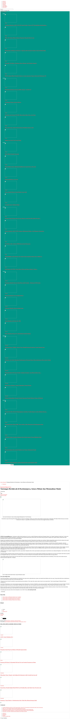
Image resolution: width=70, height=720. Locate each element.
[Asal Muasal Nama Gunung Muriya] (11, 99)
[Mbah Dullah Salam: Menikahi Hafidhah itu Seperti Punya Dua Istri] (11, 163)
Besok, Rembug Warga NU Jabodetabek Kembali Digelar (18, 333)
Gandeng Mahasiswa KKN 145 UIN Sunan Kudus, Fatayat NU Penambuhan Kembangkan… (26, 25)
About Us (4, 713)
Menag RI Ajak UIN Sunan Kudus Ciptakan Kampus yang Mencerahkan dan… (23, 372)
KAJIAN (4, 2)
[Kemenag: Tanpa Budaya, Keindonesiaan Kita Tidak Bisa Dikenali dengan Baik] (6, 697)
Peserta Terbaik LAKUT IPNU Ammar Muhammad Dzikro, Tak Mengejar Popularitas (24, 231)
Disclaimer (4, 714)
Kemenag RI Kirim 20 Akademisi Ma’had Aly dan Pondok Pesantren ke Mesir (18, 662)
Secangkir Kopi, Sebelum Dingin (12, 204)
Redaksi (4, 715)
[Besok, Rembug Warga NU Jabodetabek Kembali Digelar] (11, 330)
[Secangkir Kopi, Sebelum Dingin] (11, 201)
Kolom (6, 151)
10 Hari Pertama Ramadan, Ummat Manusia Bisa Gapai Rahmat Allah (21, 462)
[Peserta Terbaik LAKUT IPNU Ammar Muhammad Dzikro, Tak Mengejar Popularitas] (11, 228)
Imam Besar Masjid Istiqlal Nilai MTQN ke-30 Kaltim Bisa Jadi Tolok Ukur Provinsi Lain (20, 687)
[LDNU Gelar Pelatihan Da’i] (6, 633)
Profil (6, 216)
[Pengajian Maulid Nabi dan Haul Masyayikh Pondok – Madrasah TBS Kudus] (11, 279)
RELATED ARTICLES (5, 624)
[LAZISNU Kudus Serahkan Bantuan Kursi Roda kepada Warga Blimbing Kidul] (11, 434)
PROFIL (4, 4)
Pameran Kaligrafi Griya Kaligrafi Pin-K (14, 295)
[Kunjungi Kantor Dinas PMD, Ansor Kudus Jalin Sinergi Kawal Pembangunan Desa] (11, 421)
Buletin (6, 409)
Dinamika (6, 345)
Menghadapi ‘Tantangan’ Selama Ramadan (13, 620)
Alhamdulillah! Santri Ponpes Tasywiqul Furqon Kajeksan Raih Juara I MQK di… (23, 256)
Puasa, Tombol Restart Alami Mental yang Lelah (16, 192)
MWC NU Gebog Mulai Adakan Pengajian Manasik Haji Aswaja (19, 37)
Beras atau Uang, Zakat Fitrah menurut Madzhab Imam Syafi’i (19, 127)
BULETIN (4, 7)
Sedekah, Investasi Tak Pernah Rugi (13, 140)
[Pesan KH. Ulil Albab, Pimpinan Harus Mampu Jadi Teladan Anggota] (11, 60)
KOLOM (4, 3)
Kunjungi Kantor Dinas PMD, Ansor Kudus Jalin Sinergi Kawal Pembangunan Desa (24, 424)
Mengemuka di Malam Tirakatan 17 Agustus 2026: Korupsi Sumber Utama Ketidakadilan (25, 50)
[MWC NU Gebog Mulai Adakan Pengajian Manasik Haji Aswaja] (11, 34)
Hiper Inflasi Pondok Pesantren (12, 154)
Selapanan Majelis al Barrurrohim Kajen (14, 308)
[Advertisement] (35, 473)
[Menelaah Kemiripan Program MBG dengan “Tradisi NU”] (11, 86)
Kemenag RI (5, 611)
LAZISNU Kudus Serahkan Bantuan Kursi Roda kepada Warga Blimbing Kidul (23, 437)
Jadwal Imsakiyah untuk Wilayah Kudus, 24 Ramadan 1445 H (15, 621)
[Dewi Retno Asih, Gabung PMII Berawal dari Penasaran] (11, 240)
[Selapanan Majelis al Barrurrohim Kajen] (11, 305)
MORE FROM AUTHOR (15, 624)
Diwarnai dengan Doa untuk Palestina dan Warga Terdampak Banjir (20, 449)
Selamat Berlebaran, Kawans (11, 179)
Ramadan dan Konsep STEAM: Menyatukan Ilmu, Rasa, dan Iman (20, 115)
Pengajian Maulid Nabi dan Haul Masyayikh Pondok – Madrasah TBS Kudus (22, 282)
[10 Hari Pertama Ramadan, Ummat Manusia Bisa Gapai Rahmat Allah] (11, 459)
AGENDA (4, 5)
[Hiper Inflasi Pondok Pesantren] (11, 150)
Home (1, 482)
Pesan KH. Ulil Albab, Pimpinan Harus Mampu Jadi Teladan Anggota (21, 63)
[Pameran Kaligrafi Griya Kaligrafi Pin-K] (11, 292)
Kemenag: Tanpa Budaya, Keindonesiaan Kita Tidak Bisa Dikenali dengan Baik (18, 700)
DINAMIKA (5, 6)
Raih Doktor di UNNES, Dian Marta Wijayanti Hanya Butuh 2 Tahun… (21, 269)
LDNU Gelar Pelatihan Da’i (6, 637)
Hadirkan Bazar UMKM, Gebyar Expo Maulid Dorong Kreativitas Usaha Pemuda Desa (25, 347)
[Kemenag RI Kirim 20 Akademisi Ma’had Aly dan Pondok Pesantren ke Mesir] (6, 659)
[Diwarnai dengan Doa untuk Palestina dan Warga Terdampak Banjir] (11, 446)
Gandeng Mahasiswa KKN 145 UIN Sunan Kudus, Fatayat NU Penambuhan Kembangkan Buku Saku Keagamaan (23, 707)
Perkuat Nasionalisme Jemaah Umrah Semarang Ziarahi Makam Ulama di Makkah (24, 398)
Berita (6, 23)
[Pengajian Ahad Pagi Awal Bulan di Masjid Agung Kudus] (6, 646)
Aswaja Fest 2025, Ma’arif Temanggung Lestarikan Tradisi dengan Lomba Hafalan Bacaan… (26, 411)
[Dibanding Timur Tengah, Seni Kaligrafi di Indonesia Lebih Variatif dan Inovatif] (6, 671)
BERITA (4, 1)
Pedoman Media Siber (6, 716)
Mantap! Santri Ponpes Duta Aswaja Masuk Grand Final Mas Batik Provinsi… (23, 218)
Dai (3, 610)
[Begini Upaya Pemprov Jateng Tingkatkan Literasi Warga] (11, 382)
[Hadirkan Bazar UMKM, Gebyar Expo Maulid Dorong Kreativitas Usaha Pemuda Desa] (11, 344)
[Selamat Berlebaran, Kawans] (11, 176)
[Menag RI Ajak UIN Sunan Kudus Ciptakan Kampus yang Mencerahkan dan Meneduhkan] (11, 369)
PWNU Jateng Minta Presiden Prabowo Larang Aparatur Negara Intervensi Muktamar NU (25, 75)
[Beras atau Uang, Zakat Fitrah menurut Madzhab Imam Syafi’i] (11, 124)
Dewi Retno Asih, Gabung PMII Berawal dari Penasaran (17, 243)
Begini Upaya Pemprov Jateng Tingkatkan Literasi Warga (18, 385)
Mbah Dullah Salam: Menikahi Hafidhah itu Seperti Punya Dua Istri (20, 166)
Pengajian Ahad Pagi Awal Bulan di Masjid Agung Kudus (13, 649)
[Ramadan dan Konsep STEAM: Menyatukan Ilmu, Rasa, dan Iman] (11, 111)
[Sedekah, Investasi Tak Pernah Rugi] (11, 137)
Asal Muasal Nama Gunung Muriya (13, 102)
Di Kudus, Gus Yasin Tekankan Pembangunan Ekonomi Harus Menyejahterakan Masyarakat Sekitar (28, 360)
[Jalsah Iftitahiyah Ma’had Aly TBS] (11, 317)
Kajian (6, 87)
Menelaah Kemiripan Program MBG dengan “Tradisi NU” (18, 89)
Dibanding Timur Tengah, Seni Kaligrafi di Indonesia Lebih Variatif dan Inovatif (18, 675)
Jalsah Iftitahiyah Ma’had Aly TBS (13, 321)
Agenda (6, 280)
